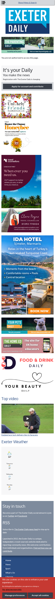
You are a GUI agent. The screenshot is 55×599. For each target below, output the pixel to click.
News (8, 564)
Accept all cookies (40, 595)
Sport (8, 568)
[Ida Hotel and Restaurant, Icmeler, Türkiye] (27, 274)
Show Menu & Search (27, 2)
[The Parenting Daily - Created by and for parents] (27, 45)
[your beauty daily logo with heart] (27, 382)
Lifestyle (9, 577)
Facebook (22, 516)
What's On (10, 572)
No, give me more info (11, 589)
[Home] (27, 21)
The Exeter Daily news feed (26, 529)
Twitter (11, 516)
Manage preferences (15, 595)
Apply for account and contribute (27, 86)
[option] (27, 45)
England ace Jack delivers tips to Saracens (19, 435)
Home (8, 560)
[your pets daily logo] (27, 326)
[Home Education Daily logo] (27, 345)
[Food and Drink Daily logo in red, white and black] (27, 362)
